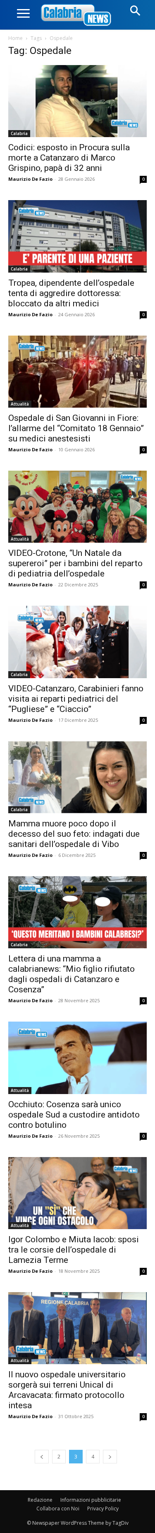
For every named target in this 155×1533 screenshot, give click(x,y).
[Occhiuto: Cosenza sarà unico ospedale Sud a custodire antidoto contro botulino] (77, 1058)
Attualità (20, 404)
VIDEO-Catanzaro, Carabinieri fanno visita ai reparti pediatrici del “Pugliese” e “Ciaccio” (75, 699)
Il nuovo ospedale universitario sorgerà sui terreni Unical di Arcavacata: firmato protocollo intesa (67, 1390)
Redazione (40, 1499)
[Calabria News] (77, 15)
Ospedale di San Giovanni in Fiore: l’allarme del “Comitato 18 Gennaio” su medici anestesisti (76, 428)
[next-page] (110, 1456)
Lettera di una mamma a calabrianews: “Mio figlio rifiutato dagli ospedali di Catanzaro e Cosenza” (71, 974)
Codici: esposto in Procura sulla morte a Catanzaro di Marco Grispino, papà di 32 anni (69, 157)
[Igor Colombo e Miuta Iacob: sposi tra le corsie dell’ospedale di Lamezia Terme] (77, 1193)
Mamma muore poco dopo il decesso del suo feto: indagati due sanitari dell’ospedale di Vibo (74, 834)
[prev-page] (42, 1456)
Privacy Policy (103, 1508)
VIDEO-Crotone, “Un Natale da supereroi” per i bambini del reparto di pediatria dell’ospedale (75, 563)
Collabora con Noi (57, 1508)
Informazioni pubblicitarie (90, 1499)
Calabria (19, 133)
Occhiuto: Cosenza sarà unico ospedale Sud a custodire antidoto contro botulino (74, 1114)
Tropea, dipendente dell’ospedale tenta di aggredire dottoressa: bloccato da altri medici (71, 293)
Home (15, 38)
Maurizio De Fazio (30, 179)
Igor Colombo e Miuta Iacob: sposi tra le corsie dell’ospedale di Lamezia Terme (73, 1249)
